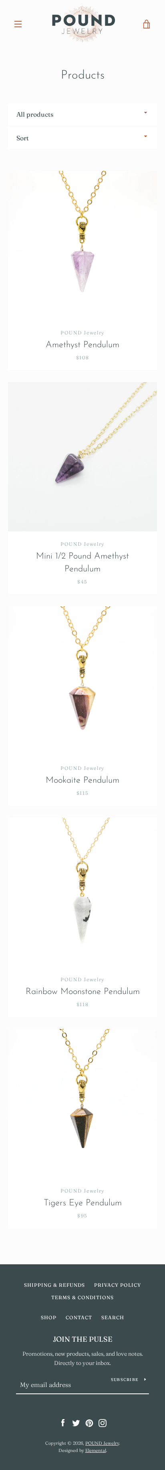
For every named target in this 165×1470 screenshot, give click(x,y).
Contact (79, 1317)
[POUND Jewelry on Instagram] (103, 1422)
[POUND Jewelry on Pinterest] (89, 1422)
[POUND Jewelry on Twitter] (76, 1422)
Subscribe (124, 1379)
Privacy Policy (117, 1285)
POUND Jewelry (102, 1443)
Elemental (95, 1450)
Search (112, 1317)
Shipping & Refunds (54, 1285)
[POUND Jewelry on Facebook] (63, 1422)
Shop (48, 1317)
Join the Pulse (83, 1339)
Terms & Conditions (82, 1297)
